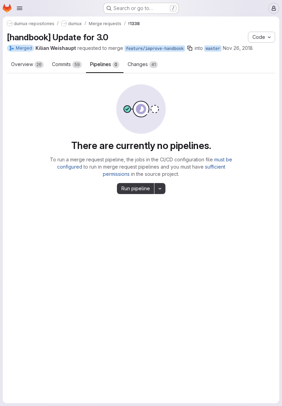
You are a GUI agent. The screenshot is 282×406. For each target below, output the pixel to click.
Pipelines (103, 64)
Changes (142, 64)
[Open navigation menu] (19, 8)
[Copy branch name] (190, 48)
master (213, 48)
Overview (26, 64)
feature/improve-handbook (155, 48)
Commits (66, 64)
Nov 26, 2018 (238, 48)
